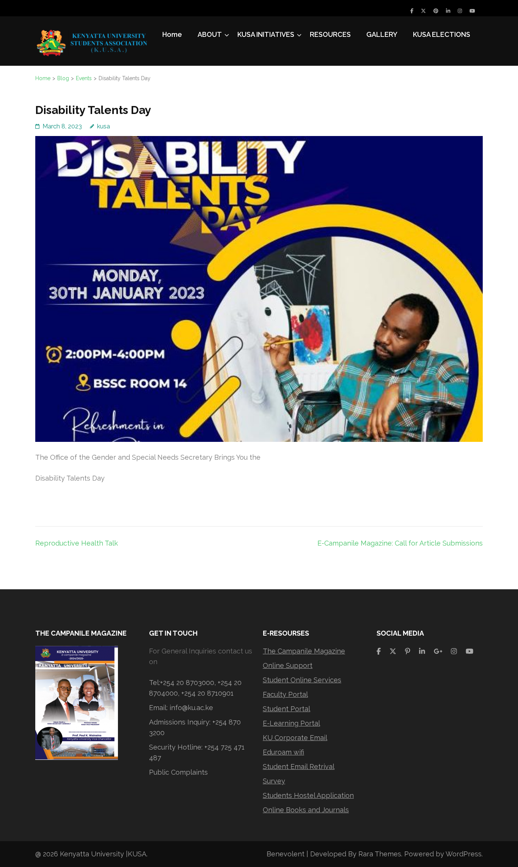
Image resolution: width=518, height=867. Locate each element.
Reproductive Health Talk (76, 543)
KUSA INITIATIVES (265, 34)
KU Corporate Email (295, 738)
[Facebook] (411, 11)
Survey (274, 781)
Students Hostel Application (308, 795)
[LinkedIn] (448, 11)
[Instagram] (460, 11)
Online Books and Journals (306, 810)
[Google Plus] (438, 651)
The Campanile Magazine (304, 651)
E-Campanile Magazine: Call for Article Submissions (400, 543)
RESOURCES (330, 34)
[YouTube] (472, 11)
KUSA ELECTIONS (441, 34)
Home (172, 34)
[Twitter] (423, 11)
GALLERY (381, 34)
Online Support (287, 665)
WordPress (464, 854)
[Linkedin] (422, 651)
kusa (103, 126)
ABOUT (210, 34)
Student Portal (286, 709)
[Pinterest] (435, 11)
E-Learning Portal (291, 723)
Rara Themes (379, 854)
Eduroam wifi (283, 752)
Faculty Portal (285, 694)
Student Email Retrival (298, 766)
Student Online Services (302, 680)
